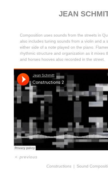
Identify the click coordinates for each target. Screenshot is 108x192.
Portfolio (69, 22)
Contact (92, 22)
